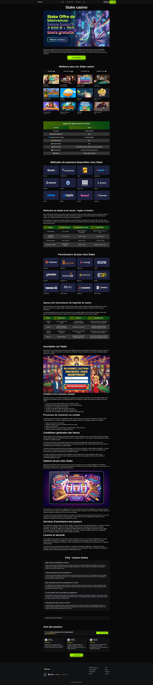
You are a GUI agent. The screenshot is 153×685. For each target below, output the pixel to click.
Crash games (84, 71)
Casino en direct (67, 71)
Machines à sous (101, 71)
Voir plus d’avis (76, 654)
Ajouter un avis (102, 632)
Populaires (50, 71)
